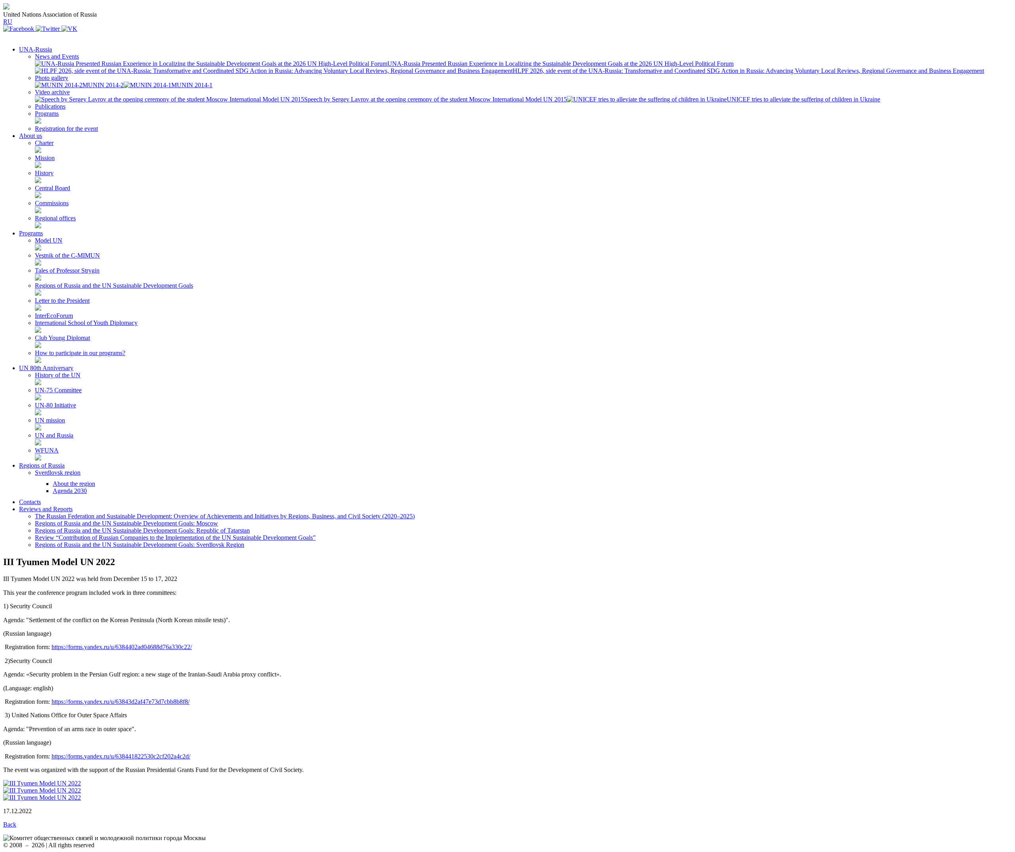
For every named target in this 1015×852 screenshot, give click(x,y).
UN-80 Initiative (55, 405)
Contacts (30, 502)
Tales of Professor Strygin (67, 270)
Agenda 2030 (70, 490)
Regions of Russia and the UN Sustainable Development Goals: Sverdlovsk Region (139, 544)
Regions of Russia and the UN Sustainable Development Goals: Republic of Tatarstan (142, 530)
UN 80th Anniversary (46, 368)
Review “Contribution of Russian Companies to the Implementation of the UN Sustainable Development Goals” (175, 537)
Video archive (52, 92)
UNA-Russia (35, 49)
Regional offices (55, 218)
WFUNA (47, 450)
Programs (47, 113)
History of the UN (57, 375)
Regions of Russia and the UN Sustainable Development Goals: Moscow (126, 523)
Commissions (52, 203)
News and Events (57, 56)
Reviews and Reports (46, 509)
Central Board (52, 188)
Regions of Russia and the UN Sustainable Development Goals (114, 285)
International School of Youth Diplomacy (86, 322)
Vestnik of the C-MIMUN (67, 255)
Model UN (48, 240)
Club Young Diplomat (62, 337)
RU (7, 21)
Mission (45, 158)
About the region (74, 483)
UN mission (50, 420)
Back (9, 824)
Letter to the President (62, 300)
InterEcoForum (54, 315)
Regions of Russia (42, 465)
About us (30, 135)
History (44, 173)
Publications (50, 106)
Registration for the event (66, 128)
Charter (44, 142)
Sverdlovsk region (57, 472)
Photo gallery (51, 78)
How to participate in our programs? (80, 353)
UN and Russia (54, 435)
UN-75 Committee (58, 390)
